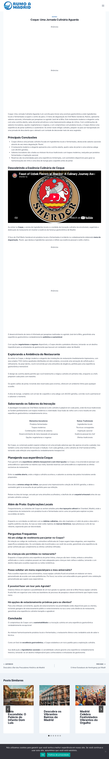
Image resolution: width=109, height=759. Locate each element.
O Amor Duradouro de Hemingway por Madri (88, 666)
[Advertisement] (54, 48)
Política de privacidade (58, 755)
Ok (43, 755)
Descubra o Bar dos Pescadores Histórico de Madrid (24, 666)
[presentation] (18, 695)
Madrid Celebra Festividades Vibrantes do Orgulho (89, 717)
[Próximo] (101, 709)
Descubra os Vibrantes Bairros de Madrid (52, 716)
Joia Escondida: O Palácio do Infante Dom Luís (17, 717)
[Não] (105, 751)
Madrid (54, 16)
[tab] (49, 735)
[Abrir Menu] (103, 5)
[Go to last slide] (8, 709)
